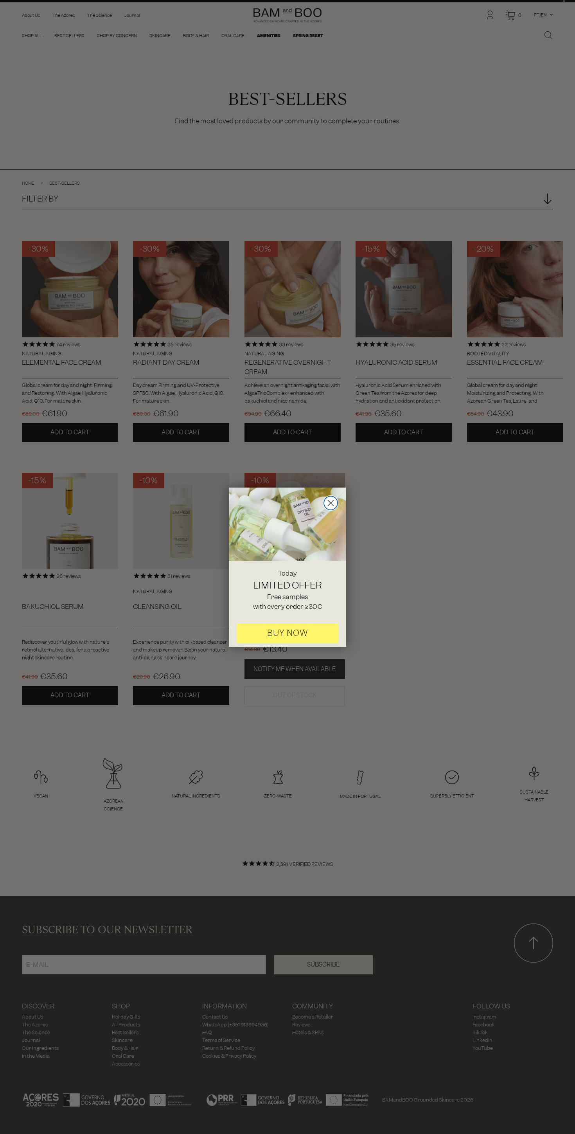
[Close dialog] (331, 503)
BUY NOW (287, 633)
